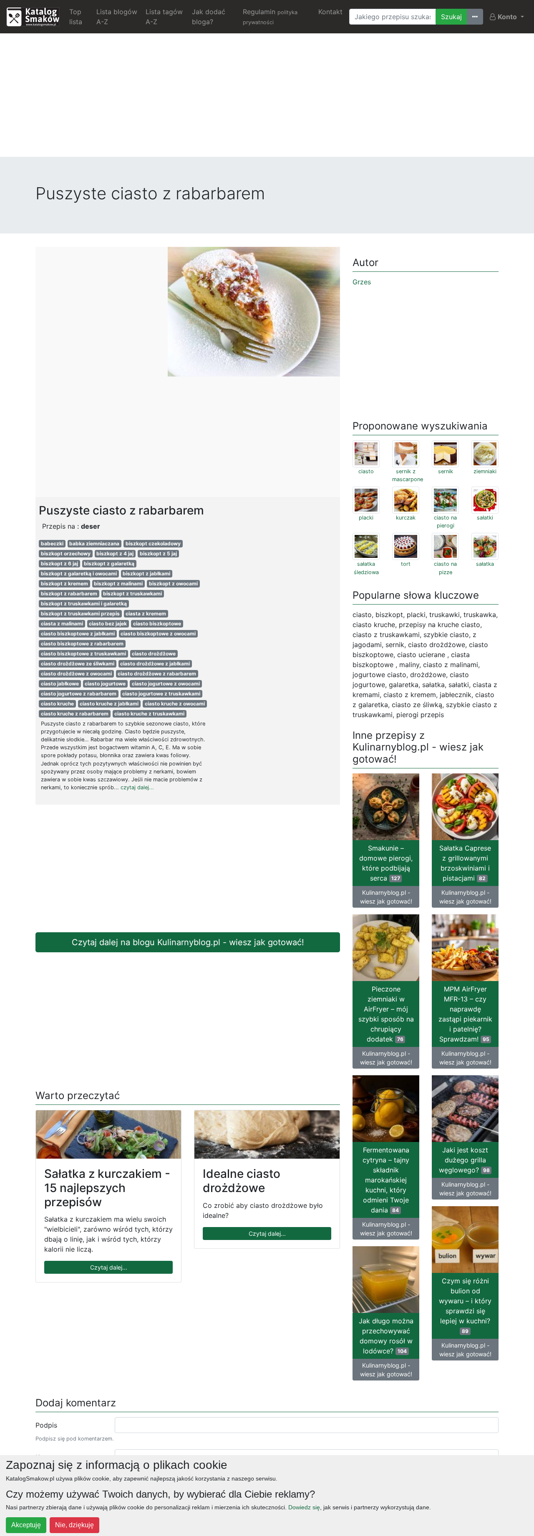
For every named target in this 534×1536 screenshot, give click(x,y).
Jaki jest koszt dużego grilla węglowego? (464, 1160)
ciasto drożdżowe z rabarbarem (157, 673)
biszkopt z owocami (173, 583)
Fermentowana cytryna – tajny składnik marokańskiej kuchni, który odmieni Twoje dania (386, 1180)
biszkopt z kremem (64, 583)
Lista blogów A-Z (116, 17)
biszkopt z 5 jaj (158, 553)
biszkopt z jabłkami (146, 573)
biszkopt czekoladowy (153, 543)
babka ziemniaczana (94, 543)
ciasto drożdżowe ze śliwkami (77, 663)
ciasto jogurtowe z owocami (166, 683)
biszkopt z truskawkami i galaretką (84, 603)
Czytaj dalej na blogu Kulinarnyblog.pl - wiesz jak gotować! (188, 942)
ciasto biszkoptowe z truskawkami (83, 653)
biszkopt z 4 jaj (115, 553)
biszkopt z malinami (118, 583)
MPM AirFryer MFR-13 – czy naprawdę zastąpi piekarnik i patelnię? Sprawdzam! (465, 1014)
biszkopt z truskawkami (132, 593)
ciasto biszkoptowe (157, 623)
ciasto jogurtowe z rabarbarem (78, 693)
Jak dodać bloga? (208, 17)
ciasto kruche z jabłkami (109, 703)
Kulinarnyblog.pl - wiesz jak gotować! (386, 897)
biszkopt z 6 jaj (59, 563)
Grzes (362, 282)
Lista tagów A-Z (164, 17)
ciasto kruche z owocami (175, 703)
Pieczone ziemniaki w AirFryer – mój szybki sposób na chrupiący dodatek (386, 1014)
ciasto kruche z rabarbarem (74, 713)
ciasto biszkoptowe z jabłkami (78, 633)
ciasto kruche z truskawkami (149, 713)
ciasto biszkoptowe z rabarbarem (82, 643)
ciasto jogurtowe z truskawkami (161, 693)
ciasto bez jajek (108, 623)
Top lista (75, 17)
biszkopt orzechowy (66, 553)
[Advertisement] (267, 98)
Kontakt (330, 12)
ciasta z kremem (146, 613)
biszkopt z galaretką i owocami (79, 573)
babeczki (52, 543)
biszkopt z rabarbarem (69, 593)
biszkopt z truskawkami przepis (80, 613)
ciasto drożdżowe (154, 653)
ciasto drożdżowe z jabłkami (155, 663)
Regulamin (270, 16)
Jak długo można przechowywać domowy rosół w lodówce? (386, 1336)
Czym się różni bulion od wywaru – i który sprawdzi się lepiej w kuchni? (465, 1305)
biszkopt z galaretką (109, 563)
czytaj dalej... (137, 787)
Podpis (46, 1425)
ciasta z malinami (62, 623)
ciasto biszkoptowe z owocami (158, 633)
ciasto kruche (57, 703)
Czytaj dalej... (108, 1267)
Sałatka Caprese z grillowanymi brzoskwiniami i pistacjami (465, 863)
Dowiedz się (304, 1507)
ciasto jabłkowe (60, 683)
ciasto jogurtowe (105, 683)
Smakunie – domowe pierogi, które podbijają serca (386, 863)
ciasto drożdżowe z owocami (76, 673)
